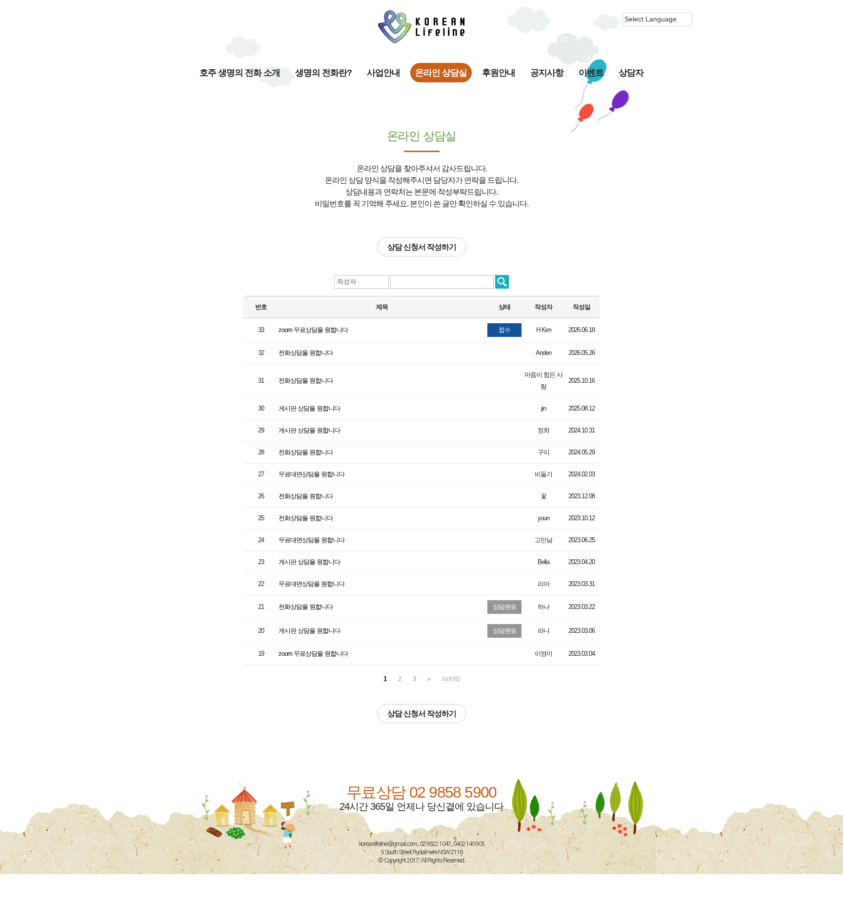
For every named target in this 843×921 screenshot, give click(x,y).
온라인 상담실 (441, 73)
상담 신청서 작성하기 (421, 247)
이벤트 (591, 73)
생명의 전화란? (323, 73)
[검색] (502, 282)
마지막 (451, 679)
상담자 (631, 73)
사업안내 (383, 73)
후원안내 (498, 73)
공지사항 (546, 73)
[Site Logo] (421, 26)
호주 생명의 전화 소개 (240, 73)
